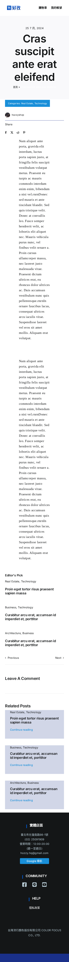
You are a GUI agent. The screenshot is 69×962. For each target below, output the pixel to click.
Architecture (13, 633)
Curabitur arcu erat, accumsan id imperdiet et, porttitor (30, 617)
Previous (13, 657)
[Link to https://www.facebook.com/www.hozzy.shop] (24, 884)
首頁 (15, 87)
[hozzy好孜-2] (13, 7)
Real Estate (27, 103)
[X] (12, 132)
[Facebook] (6, 132)
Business (10, 607)
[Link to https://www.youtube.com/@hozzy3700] (44, 884)
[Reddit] (18, 132)
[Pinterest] (24, 132)
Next (58, 657)
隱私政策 (34, 907)
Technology (40, 103)
